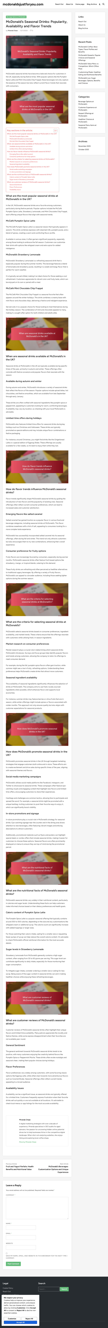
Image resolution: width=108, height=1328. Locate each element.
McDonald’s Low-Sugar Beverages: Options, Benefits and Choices (89, 80)
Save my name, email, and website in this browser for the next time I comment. (37, 1257)
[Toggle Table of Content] (54, 130)
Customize (12, 1319)
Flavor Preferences (16, 187)
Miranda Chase (13, 30)
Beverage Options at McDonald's (16, 17)
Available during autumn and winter (21, 146)
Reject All (29, 1319)
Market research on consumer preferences (23, 162)
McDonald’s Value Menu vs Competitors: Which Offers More (88, 66)
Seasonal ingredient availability (19, 164)
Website (9, 1243)
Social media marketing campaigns (21, 169)
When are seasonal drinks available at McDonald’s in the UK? (29, 144)
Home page (79, 4)
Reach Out (59, 4)
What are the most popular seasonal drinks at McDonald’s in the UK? (32, 134)
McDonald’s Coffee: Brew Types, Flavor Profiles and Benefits (88, 49)
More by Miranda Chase (27, 1142)
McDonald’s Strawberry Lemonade (21, 139)
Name (9, 1223)
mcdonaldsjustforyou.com (23, 4)
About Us (69, 4)
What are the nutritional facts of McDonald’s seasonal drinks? (29, 174)
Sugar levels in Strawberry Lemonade (22, 179)
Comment (11, 1195)
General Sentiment (16, 184)
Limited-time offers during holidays (21, 149)
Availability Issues (15, 189)
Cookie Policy (8, 1288)
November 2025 (84, 146)
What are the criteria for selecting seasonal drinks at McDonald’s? (31, 159)
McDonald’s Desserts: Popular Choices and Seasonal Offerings (89, 57)
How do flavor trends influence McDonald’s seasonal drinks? (29, 152)
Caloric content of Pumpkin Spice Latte (22, 177)
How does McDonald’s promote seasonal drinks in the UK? (28, 167)
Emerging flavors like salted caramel (21, 154)
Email (9, 1233)
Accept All (20, 1322)
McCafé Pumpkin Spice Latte (19, 136)
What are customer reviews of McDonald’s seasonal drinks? (28, 182)
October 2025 (83, 149)
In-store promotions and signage (20, 172)
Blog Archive (92, 4)
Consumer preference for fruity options (22, 156)
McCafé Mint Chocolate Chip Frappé (21, 141)
